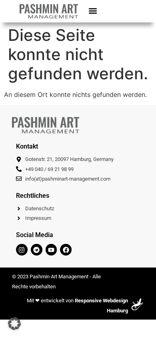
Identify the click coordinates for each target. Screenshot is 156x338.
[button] (92, 10)
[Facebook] (66, 250)
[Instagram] (22, 250)
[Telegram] (36, 250)
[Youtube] (51, 250)
